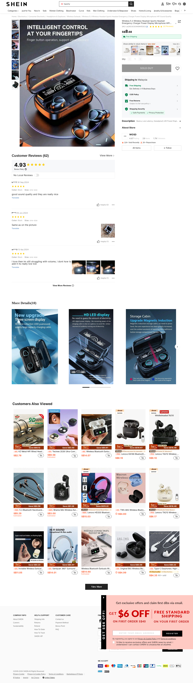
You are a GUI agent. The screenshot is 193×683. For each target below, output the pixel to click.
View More (96, 587)
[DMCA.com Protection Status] (106, 671)
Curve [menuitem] (81, 11)
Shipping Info (39, 619)
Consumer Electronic (37, 17)
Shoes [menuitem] (133, 11)
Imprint (25, 678)
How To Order (39, 629)
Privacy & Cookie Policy (36, 674)
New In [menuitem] (37, 11)
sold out (146, 68)
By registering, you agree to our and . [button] (144, 639)
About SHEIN (18, 619)
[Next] (177, 346)
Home (14, 17)
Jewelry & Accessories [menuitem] (163, 11)
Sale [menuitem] (44, 11)
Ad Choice (35, 678)
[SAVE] (177, 68)
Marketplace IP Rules (75, 674)
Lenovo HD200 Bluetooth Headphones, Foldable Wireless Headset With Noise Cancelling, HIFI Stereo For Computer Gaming (97, 512)
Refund (37, 626)
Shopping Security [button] (137, 109)
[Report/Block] (113, 205)
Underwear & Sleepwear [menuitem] (117, 11)
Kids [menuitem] (88, 11)
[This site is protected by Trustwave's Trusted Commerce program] (100, 671)
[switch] (36, 175)
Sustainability (18, 626)
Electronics (22, 17)
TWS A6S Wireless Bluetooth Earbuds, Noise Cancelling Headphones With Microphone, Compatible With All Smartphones (131, 510)
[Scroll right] (185, 10)
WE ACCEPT (103, 661)
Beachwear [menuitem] (71, 11)
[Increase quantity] (140, 59)
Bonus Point (60, 626)
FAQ (57, 629)
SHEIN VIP (38, 636)
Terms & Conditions (56, 674)
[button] (179, 4)
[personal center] (162, 4)
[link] (168, 4)
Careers (16, 623)
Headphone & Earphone (56, 17)
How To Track (39, 633)
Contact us (60, 619)
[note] (29, 446)
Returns (37, 623)
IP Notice (16, 678)
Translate (15, 198)
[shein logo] (16, 4)
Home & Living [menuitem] (145, 11)
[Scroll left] (181, 10)
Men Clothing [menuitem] (98, 11)
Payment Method (62, 623)
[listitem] (126, 50)
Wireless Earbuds (73, 17)
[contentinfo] (140, 666)
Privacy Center (18, 674)
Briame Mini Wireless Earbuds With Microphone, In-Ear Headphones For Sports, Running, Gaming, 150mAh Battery (63, 510)
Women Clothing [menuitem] (56, 11)
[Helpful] (98, 205)
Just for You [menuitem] (26, 11)
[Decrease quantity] (129, 59)
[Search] (131, 4)
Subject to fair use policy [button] (139, 103)
